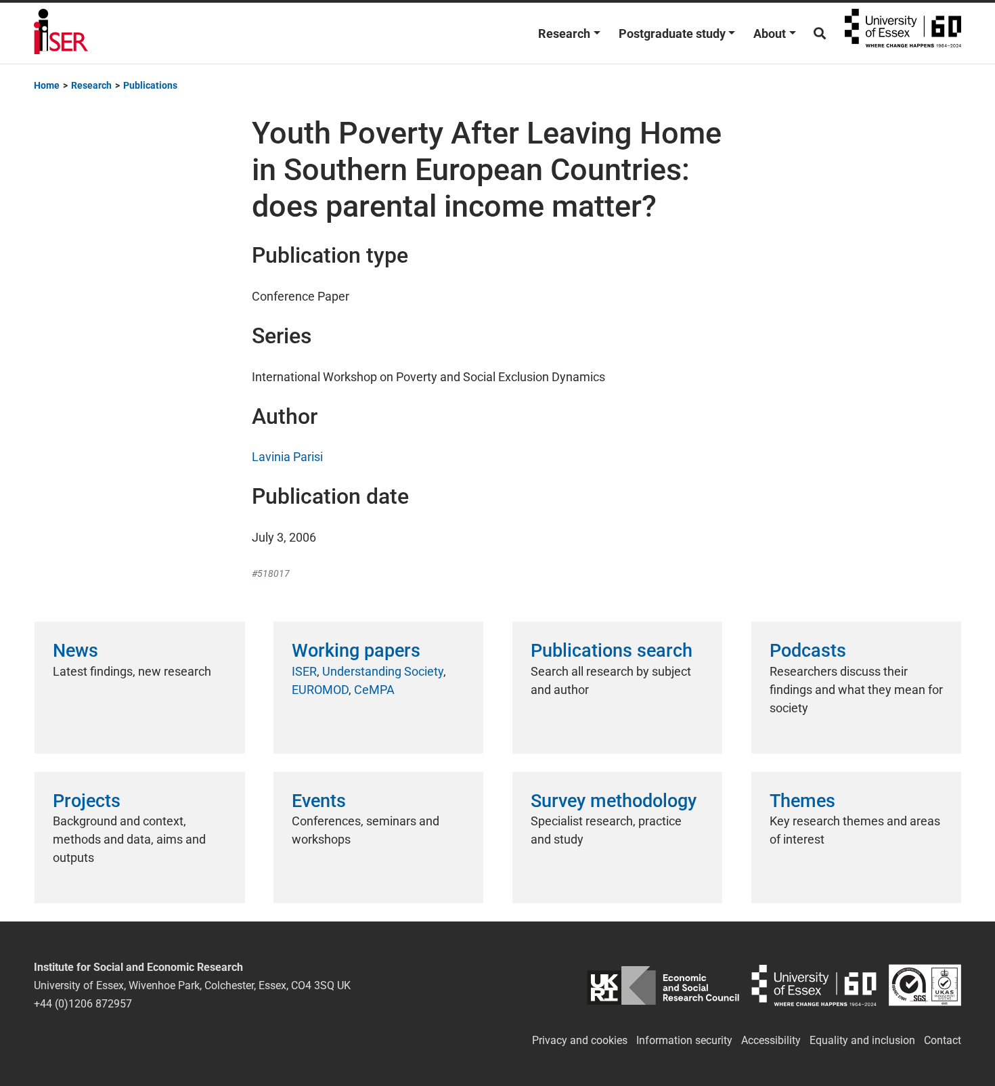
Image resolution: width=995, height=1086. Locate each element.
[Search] (819, 33)
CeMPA (374, 689)
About (769, 33)
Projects (86, 801)
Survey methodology (613, 801)
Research (564, 33)
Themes (802, 801)
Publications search (611, 650)
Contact (942, 1040)
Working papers (356, 650)
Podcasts (808, 650)
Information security (684, 1040)
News (75, 650)
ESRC (663, 985)
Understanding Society (382, 671)
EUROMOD (320, 689)
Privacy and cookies (579, 1040)
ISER (304, 671)
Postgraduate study (672, 33)
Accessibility (771, 1040)
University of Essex (903, 33)
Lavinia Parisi (287, 457)
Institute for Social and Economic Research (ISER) (61, 33)
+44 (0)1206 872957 (83, 1003)
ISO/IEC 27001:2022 (925, 985)
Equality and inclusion (862, 1040)
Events (319, 801)
